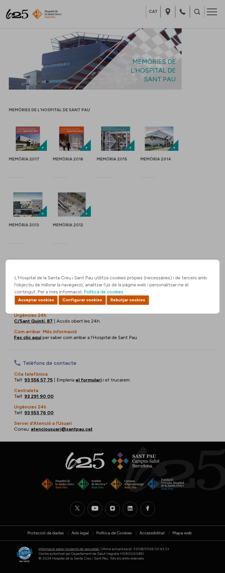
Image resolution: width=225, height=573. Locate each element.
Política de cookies (103, 292)
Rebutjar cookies (127, 299)
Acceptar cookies (36, 299)
